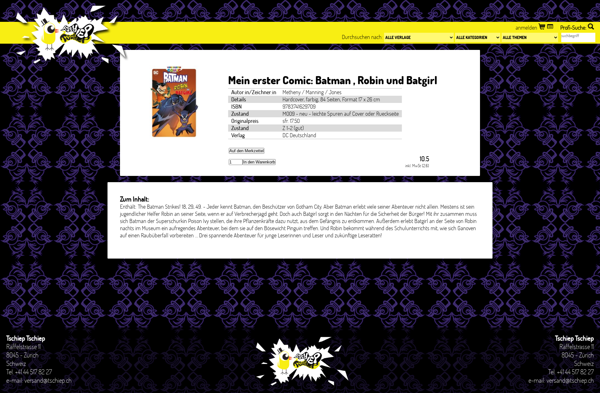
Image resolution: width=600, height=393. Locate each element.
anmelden (527, 27)
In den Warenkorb (259, 162)
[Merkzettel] (551, 27)
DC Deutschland (299, 135)
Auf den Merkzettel (246, 150)
